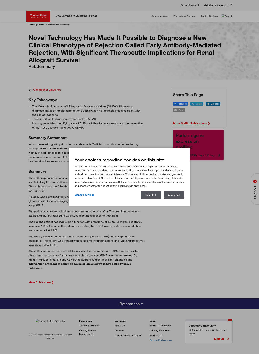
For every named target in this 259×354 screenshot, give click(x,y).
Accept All (174, 195)
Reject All (150, 195)
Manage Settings (84, 194)
